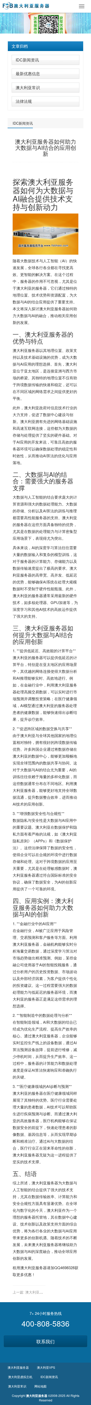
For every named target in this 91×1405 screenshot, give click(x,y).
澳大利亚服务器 (43, 185)
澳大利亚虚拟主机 (20, 1377)
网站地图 (40, 1386)
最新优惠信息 (28, 73)
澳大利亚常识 (28, 87)
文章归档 (20, 46)
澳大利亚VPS (46, 1367)
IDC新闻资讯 (27, 60)
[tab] (45, 46)
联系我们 (45, 1341)
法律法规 (24, 101)
